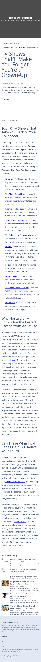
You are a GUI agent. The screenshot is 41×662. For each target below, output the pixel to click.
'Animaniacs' (20, 521)
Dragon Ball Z (11, 276)
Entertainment (14, 43)
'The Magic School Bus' (15, 481)
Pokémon (9, 265)
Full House (10, 302)
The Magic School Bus (15, 194)
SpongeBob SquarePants (16, 220)
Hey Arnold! (10, 179)
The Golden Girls (29, 413)
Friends (8, 246)
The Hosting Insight (20, 18)
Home (6, 43)
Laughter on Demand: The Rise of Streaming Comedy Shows (22, 583)
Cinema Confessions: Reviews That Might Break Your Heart (22, 595)
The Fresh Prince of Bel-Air (17, 287)
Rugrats (8, 209)
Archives (4, 641)
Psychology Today (14, 360)
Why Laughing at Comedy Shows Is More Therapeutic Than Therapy (22, 607)
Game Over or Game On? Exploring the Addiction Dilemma (24, 570)
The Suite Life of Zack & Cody (18, 235)
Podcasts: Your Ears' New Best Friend (23, 560)
